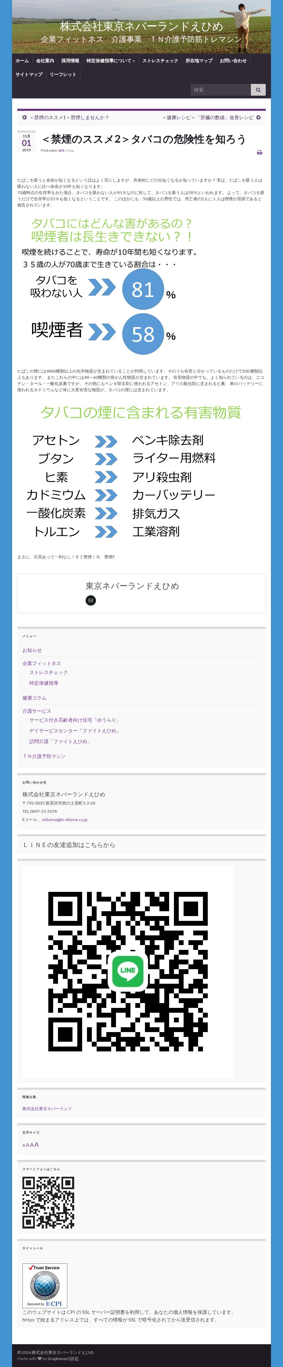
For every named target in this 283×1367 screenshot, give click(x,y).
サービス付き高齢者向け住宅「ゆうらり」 (75, 720)
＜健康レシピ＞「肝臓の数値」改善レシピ (208, 117)
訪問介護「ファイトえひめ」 (60, 741)
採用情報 (70, 60)
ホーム (22, 60)
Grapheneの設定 (63, 1358)
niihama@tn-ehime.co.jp (64, 819)
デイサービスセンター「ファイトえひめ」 (75, 730)
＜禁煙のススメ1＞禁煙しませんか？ (69, 117)
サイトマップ (29, 74)
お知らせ (32, 650)
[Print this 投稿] (259, 152)
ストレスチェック (160, 60)
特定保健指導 (43, 683)
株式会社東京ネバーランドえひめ (141, 25)
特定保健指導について (110, 60)
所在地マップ (199, 60)
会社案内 (45, 60)
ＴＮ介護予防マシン (44, 756)
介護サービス (36, 711)
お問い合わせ (233, 60)
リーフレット (63, 74)
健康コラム (66, 150)
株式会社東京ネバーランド (47, 1108)
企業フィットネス (41, 663)
